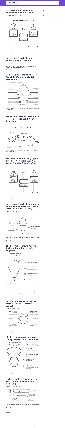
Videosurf (12, 3)
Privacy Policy (32, 426)
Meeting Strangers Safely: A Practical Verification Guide (19, 11)
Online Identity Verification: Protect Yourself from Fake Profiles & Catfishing (23, 381)
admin (18, 123)
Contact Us (45, 15)
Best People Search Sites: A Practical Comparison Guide (19, 59)
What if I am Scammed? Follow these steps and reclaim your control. (21, 303)
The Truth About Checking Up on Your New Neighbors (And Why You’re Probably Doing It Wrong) (22, 160)
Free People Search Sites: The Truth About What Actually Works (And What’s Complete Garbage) (23, 206)
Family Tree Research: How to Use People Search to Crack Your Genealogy (22, 118)
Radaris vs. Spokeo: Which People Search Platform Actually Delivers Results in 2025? (22, 77)
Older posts (8, 412)
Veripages (23, 294)
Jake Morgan (20, 15)
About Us (45, 10)
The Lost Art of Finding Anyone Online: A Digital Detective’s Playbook (21, 248)
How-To (11, 52)
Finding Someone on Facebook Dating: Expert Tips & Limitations (22, 338)
